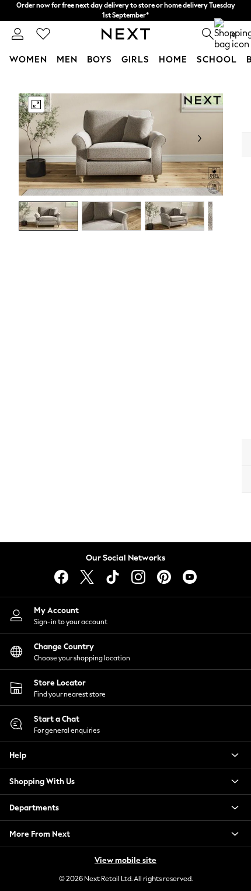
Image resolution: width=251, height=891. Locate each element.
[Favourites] (43, 34)
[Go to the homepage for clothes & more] (126, 34)
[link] (17, 34)
